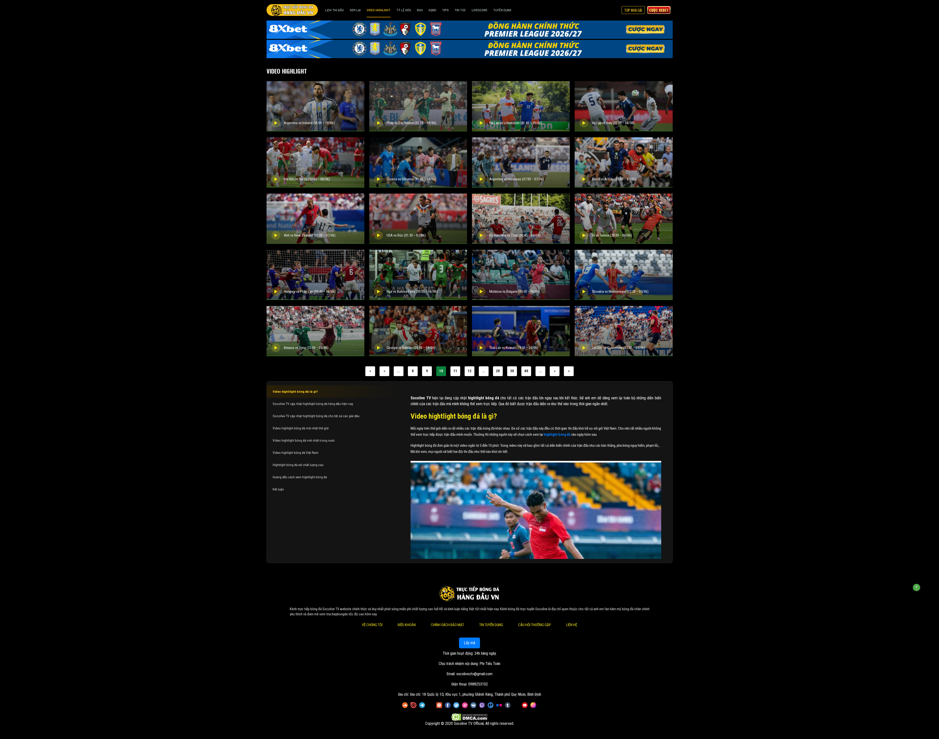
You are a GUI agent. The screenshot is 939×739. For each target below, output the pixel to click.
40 (526, 371)
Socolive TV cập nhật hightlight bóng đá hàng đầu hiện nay (313, 404)
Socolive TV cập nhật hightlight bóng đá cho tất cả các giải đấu (316, 416)
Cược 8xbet (659, 10)
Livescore (479, 10)
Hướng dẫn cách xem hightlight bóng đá (300, 477)
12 (469, 371)
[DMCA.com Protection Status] (469, 717)
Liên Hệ (571, 625)
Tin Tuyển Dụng (491, 625)
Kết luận (278, 489)
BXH (420, 10)
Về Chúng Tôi (372, 625)
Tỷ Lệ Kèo (403, 10)
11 (455, 371)
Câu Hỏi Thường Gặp (534, 625)
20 (498, 371)
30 (512, 371)
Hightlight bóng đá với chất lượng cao (298, 465)
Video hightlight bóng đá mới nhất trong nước (304, 440)
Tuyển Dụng (502, 10)
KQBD (432, 10)
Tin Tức (460, 10)
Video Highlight (379, 10)
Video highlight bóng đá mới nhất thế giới (301, 428)
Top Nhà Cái (633, 10)
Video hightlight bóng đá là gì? (295, 391)
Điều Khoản (407, 625)
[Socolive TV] (292, 10)
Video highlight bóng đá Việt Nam (295, 453)
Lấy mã (469, 643)
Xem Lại (355, 10)
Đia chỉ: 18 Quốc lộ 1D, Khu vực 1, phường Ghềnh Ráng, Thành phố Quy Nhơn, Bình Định (475, 694)
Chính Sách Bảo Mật (447, 625)
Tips (445, 10)
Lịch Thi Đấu (334, 10)
